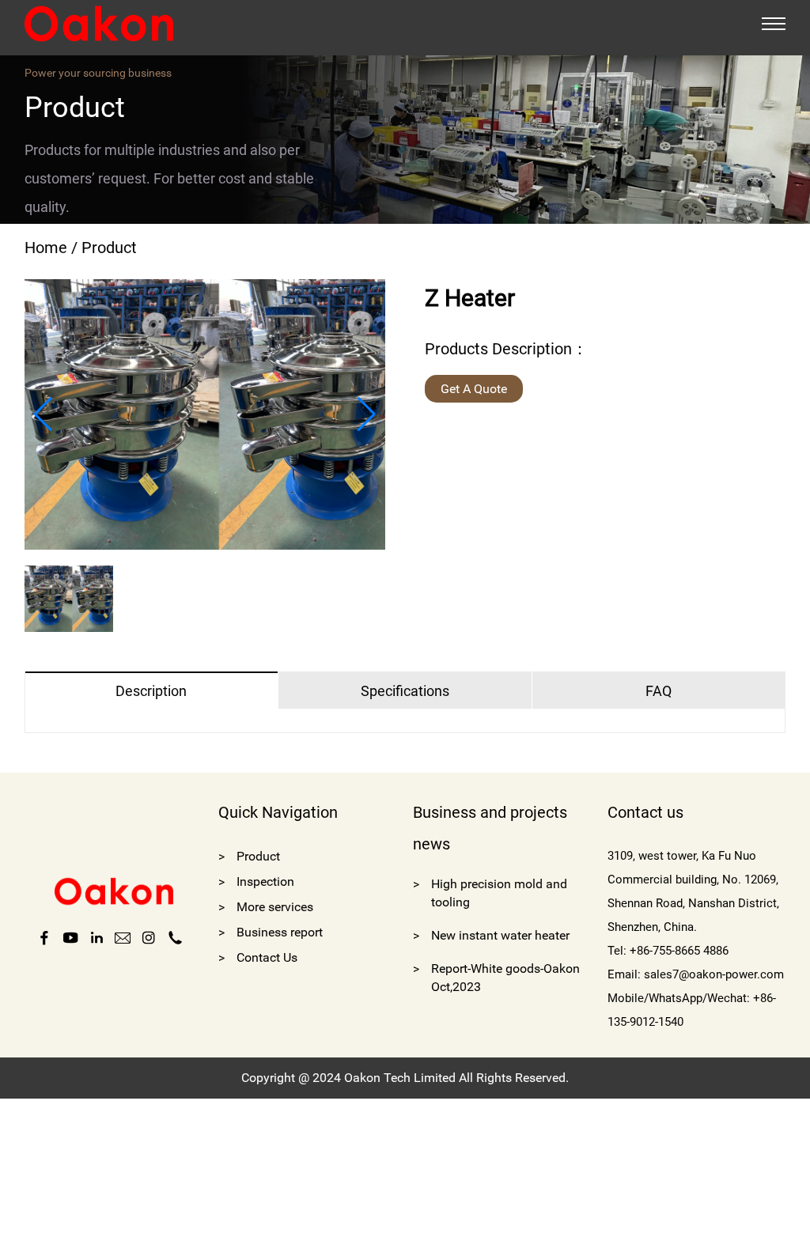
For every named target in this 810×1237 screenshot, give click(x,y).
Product (109, 247)
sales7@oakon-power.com (714, 974)
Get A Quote (474, 388)
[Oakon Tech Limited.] (99, 23)
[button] (43, 414)
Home (46, 247)
